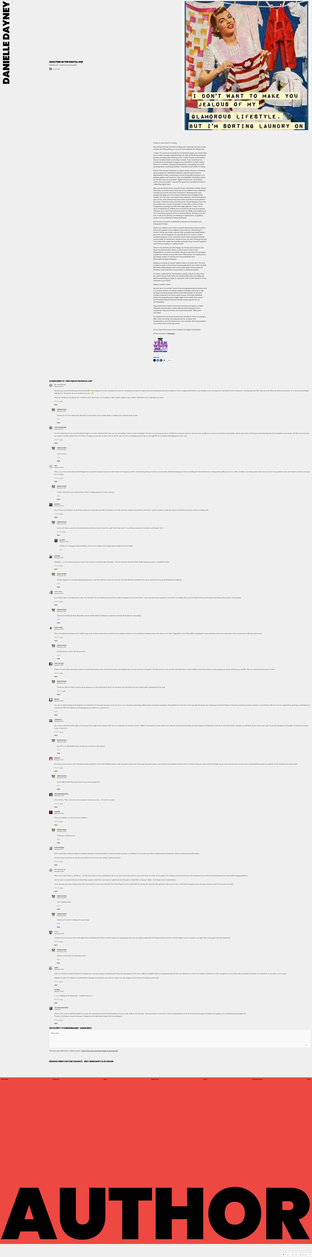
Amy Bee (56, 699)
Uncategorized (72, 65)
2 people (61, 401)
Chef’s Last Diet (59, 663)
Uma (55, 465)
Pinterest (171, 333)
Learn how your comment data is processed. (99, 1051)
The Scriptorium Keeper (61, 1007)
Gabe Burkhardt (59, 847)
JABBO (56, 967)
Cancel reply (86, 1028)
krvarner (57, 811)
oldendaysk (58, 719)
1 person (61, 439)
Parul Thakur (58, 627)
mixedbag (57, 758)
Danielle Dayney (56, 69)
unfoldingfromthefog (61, 794)
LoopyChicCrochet (60, 427)
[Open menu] (13, 2)
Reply (55, 404)
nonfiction (63, 65)
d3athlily (57, 504)
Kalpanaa (57, 556)
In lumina (57, 989)
